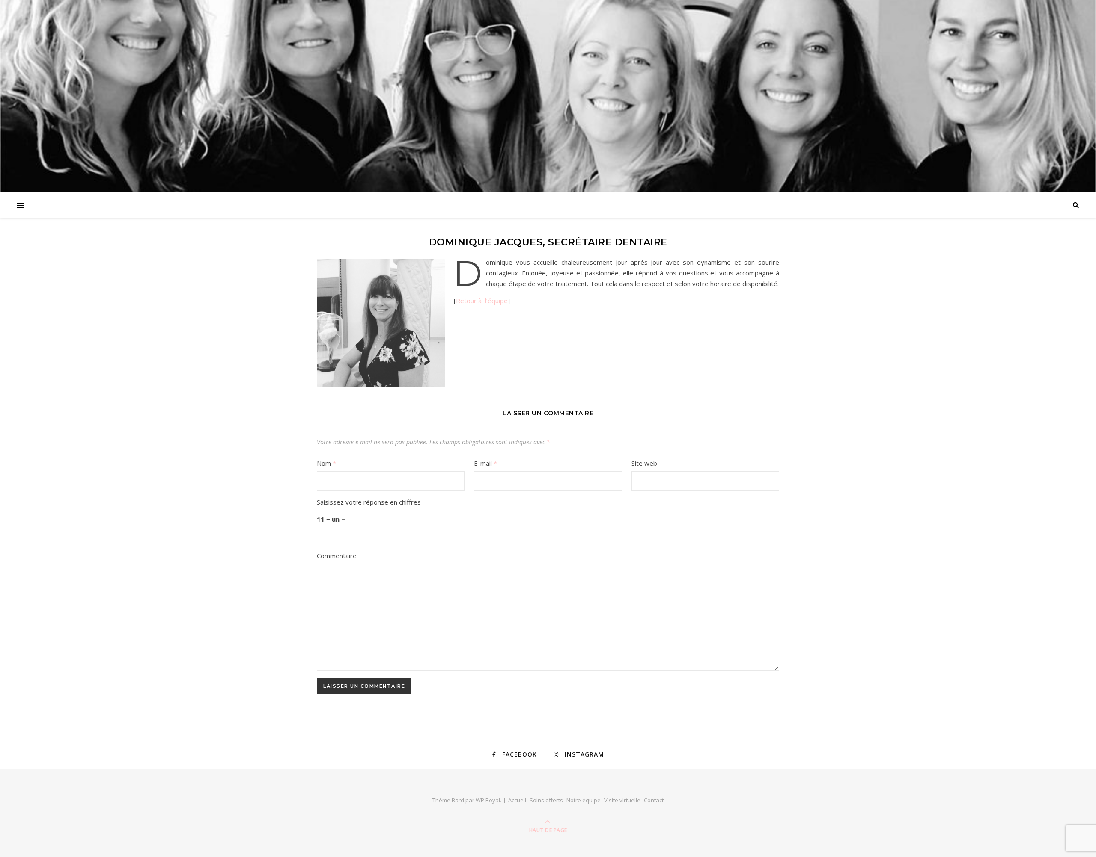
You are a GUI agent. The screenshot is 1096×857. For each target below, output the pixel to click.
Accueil (517, 800)
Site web (644, 463)
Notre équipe (583, 800)
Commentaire (337, 555)
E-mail (485, 463)
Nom (326, 463)
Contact (654, 800)
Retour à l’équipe (482, 300)
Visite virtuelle (622, 800)
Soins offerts (546, 800)
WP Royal (488, 800)
